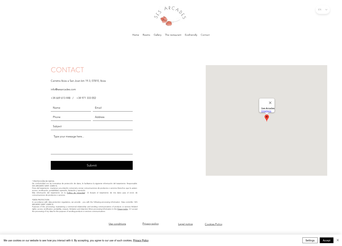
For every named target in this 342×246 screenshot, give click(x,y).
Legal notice (185, 224)
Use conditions (117, 223)
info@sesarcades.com (63, 89)
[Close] (338, 240)
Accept (326, 240)
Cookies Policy (213, 224)
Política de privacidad (76, 193)
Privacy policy (122, 209)
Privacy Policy (141, 240)
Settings (310, 240)
